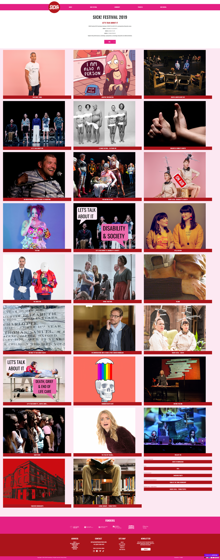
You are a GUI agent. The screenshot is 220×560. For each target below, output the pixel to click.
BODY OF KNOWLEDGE (178, 462)
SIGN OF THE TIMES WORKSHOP (178, 482)
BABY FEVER (37, 455)
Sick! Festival (122, 544)
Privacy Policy (63, 557)
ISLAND (178, 302)
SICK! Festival (93, 7)
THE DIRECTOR (37, 302)
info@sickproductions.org (99, 542)
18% (178, 469)
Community (117, 7)
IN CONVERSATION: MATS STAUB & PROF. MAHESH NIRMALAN (107, 353)
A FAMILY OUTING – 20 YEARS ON (107, 148)
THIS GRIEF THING (37, 97)
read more (5, 50)
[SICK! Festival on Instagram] (94, 551)
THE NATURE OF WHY (107, 199)
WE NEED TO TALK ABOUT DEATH (37, 353)
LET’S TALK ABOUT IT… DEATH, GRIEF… (37, 404)
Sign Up (146, 549)
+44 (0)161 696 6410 (98, 544)
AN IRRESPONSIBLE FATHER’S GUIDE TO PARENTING (37, 199)
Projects (140, 7)
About (70, 7)
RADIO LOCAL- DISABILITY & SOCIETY (178, 199)
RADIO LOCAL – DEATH (178, 353)
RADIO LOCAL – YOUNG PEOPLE (178, 489)
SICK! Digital (163, 7)
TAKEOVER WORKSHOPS (37, 506)
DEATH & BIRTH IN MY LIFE (178, 97)
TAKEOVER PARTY (178, 475)
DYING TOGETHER (107, 302)
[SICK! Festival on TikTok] (103, 551)
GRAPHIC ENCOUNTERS (108, 97)
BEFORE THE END (178, 404)
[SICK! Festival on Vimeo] (100, 551)
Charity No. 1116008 (178, 557)
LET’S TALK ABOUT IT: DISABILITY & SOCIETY (107, 250)
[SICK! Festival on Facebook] (97, 551)
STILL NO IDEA (178, 250)
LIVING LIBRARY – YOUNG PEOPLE (107, 506)
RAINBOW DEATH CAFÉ (107, 404)
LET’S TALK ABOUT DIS (37, 148)
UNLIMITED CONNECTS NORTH (178, 148)
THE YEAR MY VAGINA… (108, 455)
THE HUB (37, 250)
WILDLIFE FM (178, 455)
